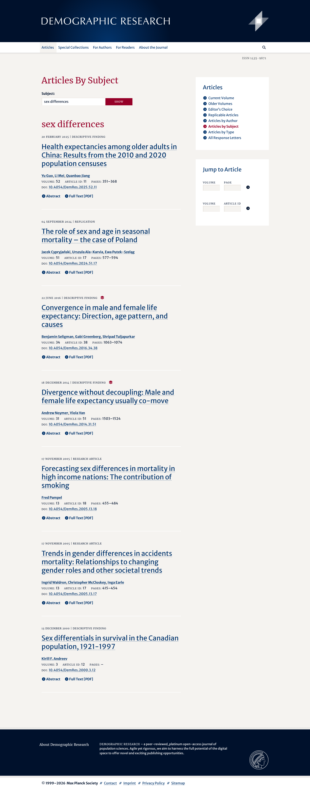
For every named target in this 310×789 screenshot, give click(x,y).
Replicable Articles (223, 115)
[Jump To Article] (248, 187)
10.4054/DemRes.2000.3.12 (72, 670)
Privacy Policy (153, 783)
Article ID (232, 203)
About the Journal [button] (153, 47)
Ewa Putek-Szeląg (120, 252)
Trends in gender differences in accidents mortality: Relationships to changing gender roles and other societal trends (107, 562)
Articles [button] (48, 47)
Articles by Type (221, 132)
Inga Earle (116, 582)
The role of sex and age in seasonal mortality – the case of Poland (96, 235)
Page (228, 182)
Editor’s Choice (220, 109)
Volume (209, 182)
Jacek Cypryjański (56, 252)
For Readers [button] (125, 47)
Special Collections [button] (73, 47)
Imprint (129, 783)
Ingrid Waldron (54, 582)
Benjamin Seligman (57, 336)
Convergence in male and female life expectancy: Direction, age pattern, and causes (105, 316)
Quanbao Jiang (78, 176)
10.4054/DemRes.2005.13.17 (73, 594)
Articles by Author (222, 121)
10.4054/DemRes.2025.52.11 (73, 187)
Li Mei (59, 176)
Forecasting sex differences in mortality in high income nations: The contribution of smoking (108, 477)
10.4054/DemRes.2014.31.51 (72, 424)
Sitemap (178, 783)
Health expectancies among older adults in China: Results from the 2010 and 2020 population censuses (109, 155)
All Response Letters (224, 138)
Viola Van (77, 413)
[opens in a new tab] (258, 759)
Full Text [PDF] (81, 196)
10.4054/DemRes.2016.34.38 (73, 348)
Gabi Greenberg (88, 336)
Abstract (53, 196)
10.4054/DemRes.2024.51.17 (73, 263)
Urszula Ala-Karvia (87, 252)
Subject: (48, 93)
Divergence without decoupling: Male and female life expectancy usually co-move (108, 396)
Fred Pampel (52, 497)
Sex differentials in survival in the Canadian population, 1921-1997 (110, 642)
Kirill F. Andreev (54, 659)
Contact (110, 783)
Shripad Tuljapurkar (118, 336)
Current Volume (221, 98)
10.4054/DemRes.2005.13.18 (73, 509)
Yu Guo (47, 176)
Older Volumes (220, 104)
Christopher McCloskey (87, 582)
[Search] (264, 47)
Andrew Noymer (55, 413)
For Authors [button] (102, 47)
